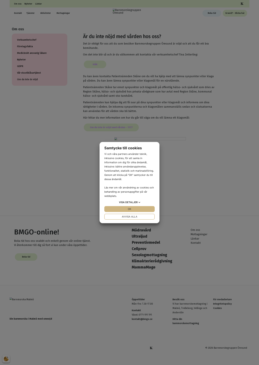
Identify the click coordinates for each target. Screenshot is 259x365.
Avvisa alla (129, 216)
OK (129, 208)
